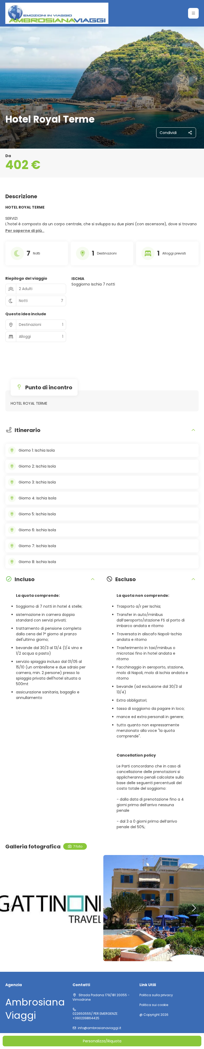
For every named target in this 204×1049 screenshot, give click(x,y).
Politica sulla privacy (156, 995)
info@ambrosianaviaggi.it (99, 1028)
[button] (193, 13)
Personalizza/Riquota (102, 1041)
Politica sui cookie (153, 1005)
